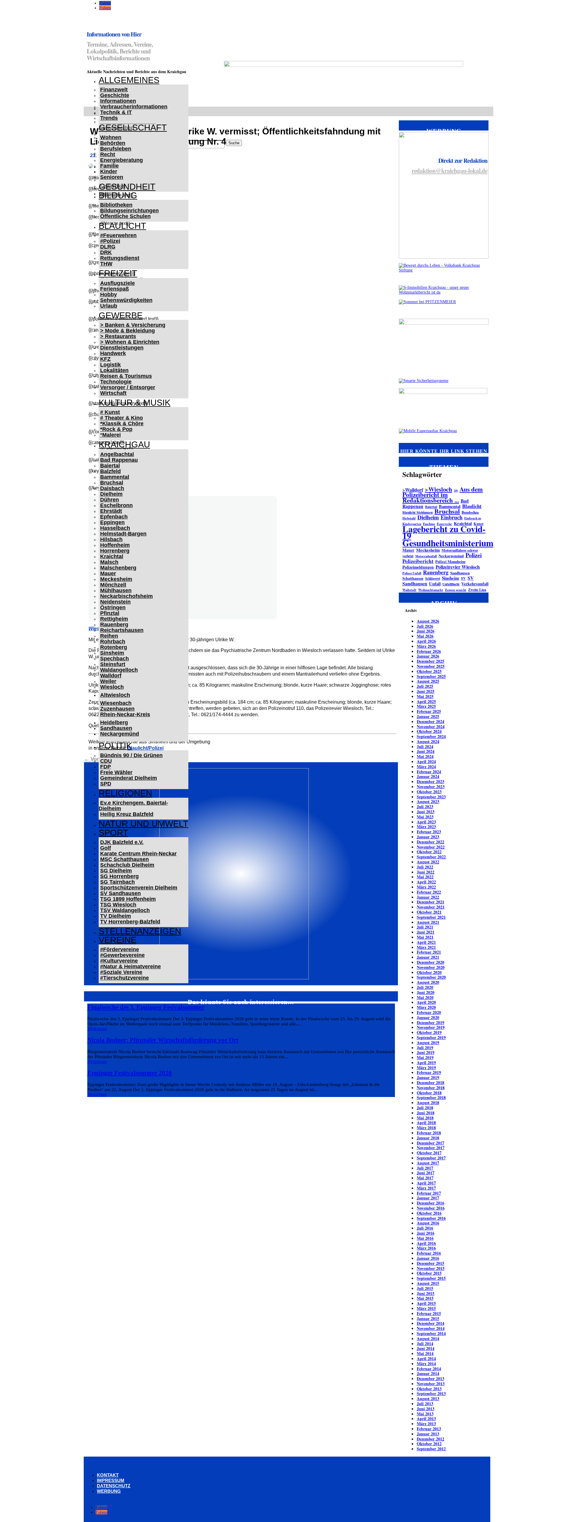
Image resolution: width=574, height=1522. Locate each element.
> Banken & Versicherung (132, 325)
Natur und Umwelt (143, 823)
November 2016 (431, 1208)
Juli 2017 (425, 1168)
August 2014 (428, 1338)
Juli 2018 (425, 1107)
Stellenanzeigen (140, 931)
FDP (105, 767)
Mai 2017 (425, 1178)
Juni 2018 (425, 1113)
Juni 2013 (425, 1409)
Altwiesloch (115, 695)
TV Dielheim (115, 916)
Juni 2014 (425, 1348)
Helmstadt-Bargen (123, 534)
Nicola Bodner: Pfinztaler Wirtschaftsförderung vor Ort (163, 1040)
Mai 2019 (425, 1057)
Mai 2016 (425, 1238)
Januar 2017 (428, 1198)
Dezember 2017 (430, 1143)
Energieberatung (121, 160)
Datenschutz (113, 1485)
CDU (106, 761)
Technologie (116, 382)
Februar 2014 (429, 1368)
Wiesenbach (116, 703)
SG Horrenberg (119, 876)
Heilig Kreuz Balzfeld (126, 814)
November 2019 (431, 1027)
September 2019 (431, 1037)
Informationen (118, 101)
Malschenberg (118, 568)
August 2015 (428, 1283)
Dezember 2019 (430, 1022)
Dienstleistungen (122, 348)
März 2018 (426, 1127)
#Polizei (110, 241)
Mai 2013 (425, 1414)
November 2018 (431, 1087)
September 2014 (431, 1333)
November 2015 (431, 1268)
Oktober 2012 (429, 1443)
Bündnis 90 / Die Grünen (131, 755)
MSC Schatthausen (124, 859)
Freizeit (118, 273)
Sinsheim (112, 653)
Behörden (112, 143)
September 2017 (431, 1158)
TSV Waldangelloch (125, 910)
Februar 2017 (429, 1193)
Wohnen (110, 137)
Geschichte (114, 95)
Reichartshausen (122, 630)
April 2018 (426, 1122)
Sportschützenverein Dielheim (138, 888)
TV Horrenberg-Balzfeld (130, 922)
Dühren (109, 500)
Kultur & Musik (134, 402)
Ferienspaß (114, 289)
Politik (115, 746)
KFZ (105, 359)
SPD (105, 784)
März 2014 (426, 1363)
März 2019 (426, 1067)
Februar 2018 (429, 1133)
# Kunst (110, 412)
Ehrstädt (111, 511)
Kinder (108, 171)
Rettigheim (114, 619)
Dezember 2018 (430, 1082)
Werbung (109, 1491)
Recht (107, 154)
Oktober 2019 (429, 1032)
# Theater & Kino (121, 418)
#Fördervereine (119, 949)
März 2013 (426, 1423)
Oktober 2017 (429, 1153)
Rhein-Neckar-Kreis (125, 714)
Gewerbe (121, 315)
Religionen (125, 793)
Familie (109, 166)
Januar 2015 (428, 1318)
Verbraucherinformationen (133, 107)
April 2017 (426, 1183)
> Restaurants (118, 336)
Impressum (110, 1480)
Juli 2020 (425, 987)
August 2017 (428, 1163)
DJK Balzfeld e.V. (122, 842)
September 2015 (431, 1278)
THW (106, 264)
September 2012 (431, 1449)
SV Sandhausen (120, 893)
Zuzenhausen (117, 709)
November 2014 (431, 1328)
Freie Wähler (116, 772)
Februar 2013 (429, 1429)
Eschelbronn (116, 505)
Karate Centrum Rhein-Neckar (138, 854)
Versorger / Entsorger (127, 387)
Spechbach (114, 659)
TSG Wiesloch (118, 905)
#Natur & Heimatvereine (130, 966)
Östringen (113, 607)
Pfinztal (109, 613)
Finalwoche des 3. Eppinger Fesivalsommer (145, 1007)
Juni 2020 (425, 992)
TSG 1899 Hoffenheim (128, 899)
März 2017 (426, 1188)
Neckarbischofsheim (126, 596)
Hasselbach (115, 528)
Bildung (118, 195)
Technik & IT (116, 112)
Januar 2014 (428, 1373)
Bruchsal (111, 483)
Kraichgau (124, 444)
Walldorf (110, 676)
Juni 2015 (425, 1293)
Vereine (117, 940)
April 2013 (426, 1418)
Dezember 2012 (430, 1439)
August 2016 (428, 1223)
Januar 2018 (428, 1138)
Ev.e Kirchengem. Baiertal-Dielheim (133, 805)
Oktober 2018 (429, 1093)
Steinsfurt (112, 664)
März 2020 (426, 1007)
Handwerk (113, 353)
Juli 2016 (425, 1228)
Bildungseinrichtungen (129, 211)
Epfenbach (114, 517)
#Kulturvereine (119, 961)
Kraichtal (111, 556)
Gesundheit (127, 186)
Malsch (109, 562)
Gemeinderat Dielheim (128, 778)
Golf (105, 848)
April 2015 (426, 1303)
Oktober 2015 (429, 1273)
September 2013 (431, 1393)
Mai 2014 (425, 1353)
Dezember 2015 (430, 1263)
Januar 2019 (428, 1077)
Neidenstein (115, 602)
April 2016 (426, 1243)
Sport (113, 832)
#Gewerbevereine (122, 955)
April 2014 (426, 1358)
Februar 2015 (429, 1313)
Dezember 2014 (430, 1323)
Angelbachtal (117, 454)
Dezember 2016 (430, 1203)
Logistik (110, 365)
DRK (106, 252)
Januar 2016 (428, 1258)
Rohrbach (112, 642)
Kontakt (108, 1474)
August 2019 (428, 1042)
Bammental (114, 477)
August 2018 (428, 1102)
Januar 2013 (428, 1434)
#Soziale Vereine (121, 972)
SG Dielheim (116, 871)
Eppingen (112, 522)
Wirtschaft (113, 393)
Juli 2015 (425, 1288)
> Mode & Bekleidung (127, 331)
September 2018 (431, 1097)
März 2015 (426, 1308)
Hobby (108, 294)
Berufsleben (115, 149)
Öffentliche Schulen (125, 216)
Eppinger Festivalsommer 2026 (129, 1072)
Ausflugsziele (117, 283)
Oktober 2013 (429, 1389)
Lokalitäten (114, 370)
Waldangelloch (119, 670)
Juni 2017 (425, 1173)
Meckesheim (116, 579)
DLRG (107, 247)
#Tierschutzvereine (124, 978)
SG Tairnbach (117, 882)
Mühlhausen (116, 590)
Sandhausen (116, 728)
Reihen (109, 636)
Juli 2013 (425, 1403)
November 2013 (431, 1383)
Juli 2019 (425, 1047)
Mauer (108, 573)
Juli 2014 (425, 1343)
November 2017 (431, 1147)
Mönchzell (113, 585)
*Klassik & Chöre (122, 423)
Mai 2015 (425, 1298)
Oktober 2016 (429, 1213)
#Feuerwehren (118, 235)
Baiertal (110, 466)
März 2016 (426, 1248)
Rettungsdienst (119, 258)
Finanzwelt (114, 90)
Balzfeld (110, 471)
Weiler (108, 681)
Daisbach (112, 488)
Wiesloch (112, 687)
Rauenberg (114, 624)
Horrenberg (114, 551)
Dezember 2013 (430, 1378)
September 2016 (431, 1218)
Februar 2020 (429, 1012)
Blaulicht (122, 226)
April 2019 (426, 1062)
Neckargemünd (119, 734)
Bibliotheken (116, 205)
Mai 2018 (425, 1118)
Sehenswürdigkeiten (126, 300)
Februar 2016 (429, 1253)
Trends (109, 118)
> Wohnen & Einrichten (129, 342)
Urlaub (108, 306)
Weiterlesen (97, 1029)
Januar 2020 (428, 1017)
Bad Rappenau (119, 460)
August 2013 (428, 1398)
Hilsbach (111, 539)
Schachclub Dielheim (127, 865)
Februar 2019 (429, 1072)
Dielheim (111, 494)
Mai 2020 (425, 997)
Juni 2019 (425, 1052)
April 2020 (426, 1002)
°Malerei (110, 435)
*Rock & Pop (116, 429)
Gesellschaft (133, 127)
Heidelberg (114, 722)
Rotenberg (113, 647)
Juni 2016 (425, 1233)
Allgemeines (129, 80)
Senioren (111, 177)
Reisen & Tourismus (126, 376)
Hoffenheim (115, 545)
